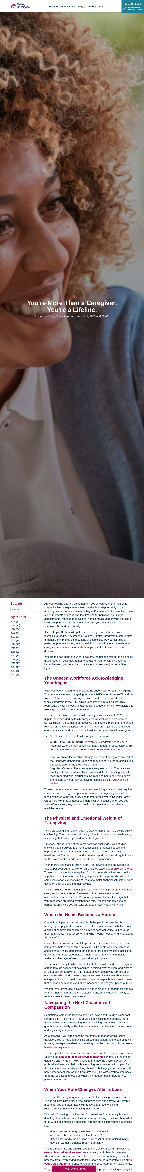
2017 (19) (15, 655)
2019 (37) (15, 648)
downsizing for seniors (85, 975)
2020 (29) (15, 644)
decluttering (56, 975)
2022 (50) (15, 636)
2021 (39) (15, 640)
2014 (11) (15, 667)
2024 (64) (15, 629)
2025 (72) (15, 625)
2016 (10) (15, 659)
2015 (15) (15, 663)
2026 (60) (15, 621)
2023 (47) (15, 633)
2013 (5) (14, 670)
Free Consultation (74, 1169)
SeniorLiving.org (121, 868)
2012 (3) (14, 674)
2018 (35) (15, 652)
